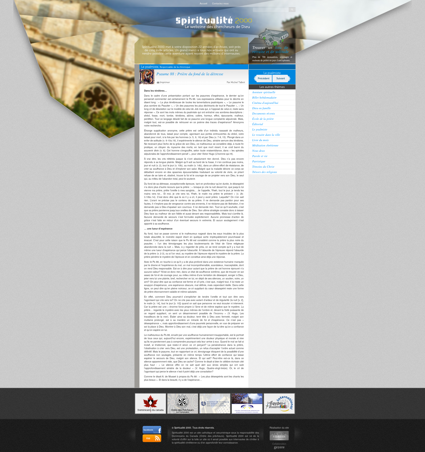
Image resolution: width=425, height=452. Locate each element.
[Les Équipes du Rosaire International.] (279, 403)
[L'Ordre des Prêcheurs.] (183, 403)
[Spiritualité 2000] (213, 19)
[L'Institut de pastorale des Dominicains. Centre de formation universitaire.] (215, 403)
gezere (279, 447)
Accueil (203, 3)
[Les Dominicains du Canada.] (150, 403)
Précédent (263, 78)
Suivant (280, 78)
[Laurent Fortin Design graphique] (279, 435)
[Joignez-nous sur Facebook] (152, 430)
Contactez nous (220, 3)
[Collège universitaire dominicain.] (247, 403)
